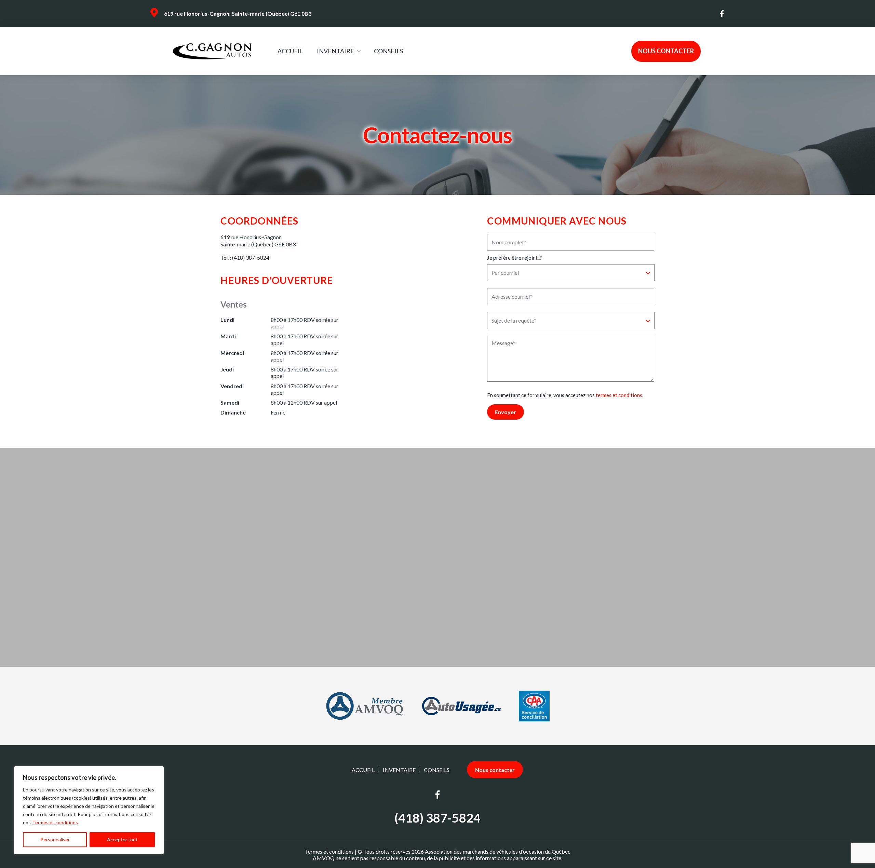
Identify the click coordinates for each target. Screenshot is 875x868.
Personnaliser (55, 839)
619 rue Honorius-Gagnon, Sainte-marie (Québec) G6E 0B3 (237, 13)
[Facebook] (722, 13)
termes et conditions (619, 395)
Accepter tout (122, 839)
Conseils (388, 51)
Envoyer (505, 412)
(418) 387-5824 (250, 257)
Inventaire (335, 51)
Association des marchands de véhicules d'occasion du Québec (497, 851)
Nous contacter (666, 51)
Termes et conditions (55, 822)
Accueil (290, 51)
